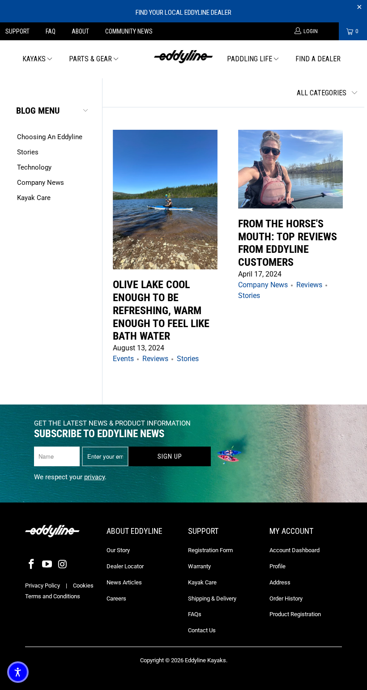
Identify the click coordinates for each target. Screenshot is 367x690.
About (80, 31)
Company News (40, 183)
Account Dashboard (294, 550)
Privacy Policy (42, 585)
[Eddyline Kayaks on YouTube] (47, 565)
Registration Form (210, 550)
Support (17, 31)
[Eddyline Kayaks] (183, 56)
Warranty (199, 566)
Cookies (83, 585)
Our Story (118, 550)
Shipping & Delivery (212, 598)
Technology (34, 167)
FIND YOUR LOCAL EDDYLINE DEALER (183, 13)
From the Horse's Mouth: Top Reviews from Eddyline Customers (287, 242)
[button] (18, 672)
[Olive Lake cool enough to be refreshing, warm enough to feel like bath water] (165, 199)
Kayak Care (34, 198)
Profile (277, 566)
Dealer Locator (125, 566)
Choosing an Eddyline (49, 137)
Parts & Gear (90, 59)
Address (279, 582)
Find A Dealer (318, 59)
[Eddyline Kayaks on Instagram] (62, 565)
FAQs (194, 614)
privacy (94, 477)
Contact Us (202, 630)
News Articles (124, 582)
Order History (286, 598)
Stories (27, 152)
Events (123, 358)
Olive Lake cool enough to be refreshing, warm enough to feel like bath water (161, 310)
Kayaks (34, 59)
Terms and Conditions (52, 596)
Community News (129, 31)
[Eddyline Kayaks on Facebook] (31, 565)
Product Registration (295, 614)
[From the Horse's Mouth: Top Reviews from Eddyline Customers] (290, 169)
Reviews (155, 358)
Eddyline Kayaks (205, 660)
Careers (116, 598)
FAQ (50, 31)
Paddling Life (249, 59)
